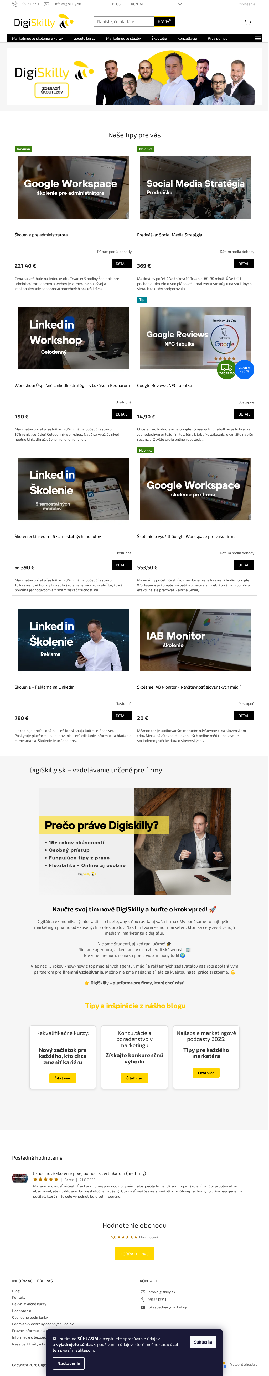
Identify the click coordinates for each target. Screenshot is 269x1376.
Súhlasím (203, 1341)
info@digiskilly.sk (161, 1292)
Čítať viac (63, 1078)
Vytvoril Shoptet (243, 1364)
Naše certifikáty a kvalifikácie (36, 1344)
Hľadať (164, 21)
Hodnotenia (21, 1310)
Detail (121, 263)
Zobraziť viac (134, 1253)
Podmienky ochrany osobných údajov (43, 1324)
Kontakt (138, 4)
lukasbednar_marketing (167, 1307)
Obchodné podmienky (30, 1317)
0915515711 (157, 1299)
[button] (26, 76)
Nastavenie (68, 1363)
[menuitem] (37, 38)
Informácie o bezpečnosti (33, 1337)
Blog (116, 4)
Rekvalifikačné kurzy (29, 1304)
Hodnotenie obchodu (134, 1225)
